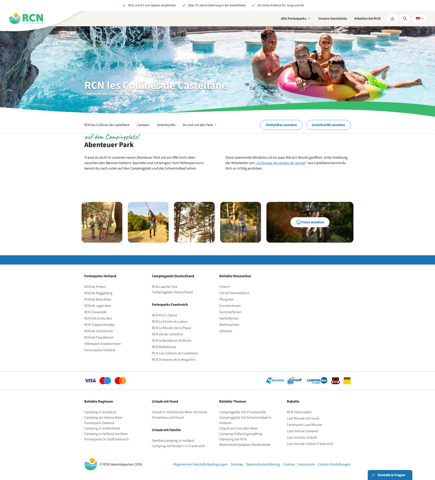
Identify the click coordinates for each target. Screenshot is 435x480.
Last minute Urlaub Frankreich (310, 443)
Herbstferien (229, 318)
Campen (143, 124)
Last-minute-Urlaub (302, 437)
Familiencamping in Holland (173, 440)
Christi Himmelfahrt (234, 293)
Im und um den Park (200, 127)
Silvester (225, 331)
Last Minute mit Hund (303, 418)
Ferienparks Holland (99, 350)
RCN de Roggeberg (98, 293)
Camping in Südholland (102, 428)
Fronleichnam (230, 305)
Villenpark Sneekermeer (102, 343)
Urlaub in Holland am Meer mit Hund (179, 412)
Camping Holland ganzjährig (240, 433)
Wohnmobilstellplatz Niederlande (245, 444)
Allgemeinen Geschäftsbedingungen (200, 464)
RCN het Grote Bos (98, 318)
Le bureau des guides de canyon (281, 162)
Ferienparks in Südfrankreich (106, 439)
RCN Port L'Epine (164, 315)
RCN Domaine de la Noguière (173, 359)
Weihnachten (229, 324)
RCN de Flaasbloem (99, 337)
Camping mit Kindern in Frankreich (178, 446)
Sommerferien (230, 312)
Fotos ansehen (312, 222)
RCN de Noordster (97, 299)
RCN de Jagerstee (97, 305)
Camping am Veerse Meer (103, 417)
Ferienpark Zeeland (99, 422)
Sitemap (237, 464)
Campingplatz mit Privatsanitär (242, 412)
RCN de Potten (95, 286)
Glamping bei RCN (232, 439)
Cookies (289, 464)
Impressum (306, 464)
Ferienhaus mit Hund (168, 417)
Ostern (224, 286)
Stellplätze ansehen (281, 124)
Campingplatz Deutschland (172, 292)
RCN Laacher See (164, 286)
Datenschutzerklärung (263, 464)
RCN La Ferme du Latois (170, 321)
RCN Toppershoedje (99, 324)
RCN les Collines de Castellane (107, 124)
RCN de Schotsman (98, 331)
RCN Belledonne (164, 346)
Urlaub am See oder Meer (238, 428)
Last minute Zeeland (302, 431)
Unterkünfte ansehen (328, 124)
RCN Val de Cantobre (167, 334)
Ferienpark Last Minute (305, 424)
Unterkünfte (166, 124)
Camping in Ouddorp (100, 412)
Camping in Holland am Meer (106, 433)
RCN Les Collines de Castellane (175, 353)
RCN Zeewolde (95, 312)
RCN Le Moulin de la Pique (171, 327)
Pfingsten (226, 299)
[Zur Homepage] (26, 18)
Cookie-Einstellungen (334, 464)
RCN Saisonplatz (299, 412)
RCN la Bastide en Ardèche (171, 340)
